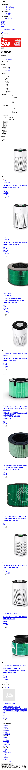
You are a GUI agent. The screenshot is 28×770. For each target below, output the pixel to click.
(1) (8, 70)
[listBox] (14, 136)
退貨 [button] (9, 29)
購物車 (2, 23)
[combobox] (14, 52)
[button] (14, 10)
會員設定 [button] (12, 29)
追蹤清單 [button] (5, 29)
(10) (9, 69)
